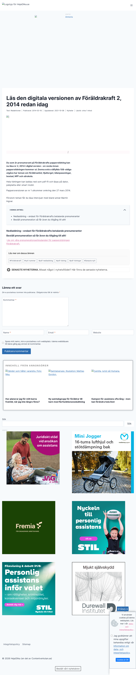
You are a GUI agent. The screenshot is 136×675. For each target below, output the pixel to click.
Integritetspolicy (11, 644)
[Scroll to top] (6, 664)
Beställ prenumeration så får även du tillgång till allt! (39, 219)
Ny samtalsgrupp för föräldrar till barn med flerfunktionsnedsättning (66, 400)
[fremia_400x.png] (33, 527)
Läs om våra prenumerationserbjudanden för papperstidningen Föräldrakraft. (38, 242)
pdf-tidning (61, 261)
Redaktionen (16, 111)
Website (97, 332)
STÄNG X (123, 609)
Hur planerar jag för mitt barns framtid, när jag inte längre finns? (22, 400)
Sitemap (26, 644)
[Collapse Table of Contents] (124, 210)
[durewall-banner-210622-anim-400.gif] (103, 588)
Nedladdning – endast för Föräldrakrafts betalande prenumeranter (46, 216)
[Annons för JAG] (33, 483)
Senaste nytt (89, 261)
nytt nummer (29, 261)
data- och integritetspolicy (126, 626)
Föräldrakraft (15, 261)
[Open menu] (131, 5)
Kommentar (9, 300)
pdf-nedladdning (46, 261)
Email (51, 332)
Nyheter (70, 111)
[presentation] (24, 382)
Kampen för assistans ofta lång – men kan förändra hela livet (111, 400)
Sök (4, 419)
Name (7, 332)
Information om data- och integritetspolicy (122, 649)
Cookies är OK (123, 660)
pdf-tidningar (75, 261)
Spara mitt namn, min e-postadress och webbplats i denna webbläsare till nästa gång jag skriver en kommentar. (36, 342)
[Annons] (68, 17)
